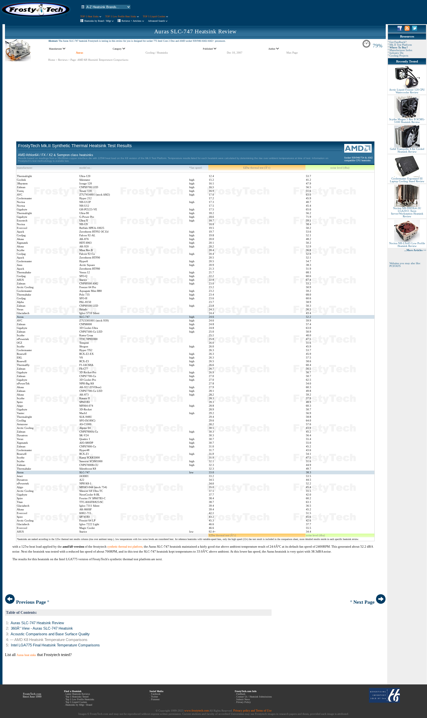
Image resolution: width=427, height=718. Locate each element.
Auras (79, 52)
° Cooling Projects (398, 55)
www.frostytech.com (196, 710)
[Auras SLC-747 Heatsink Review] (18, 60)
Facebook (155, 694)
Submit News (243, 699)
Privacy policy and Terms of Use (252, 710)
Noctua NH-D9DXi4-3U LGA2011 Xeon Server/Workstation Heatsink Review (407, 212)
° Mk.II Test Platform (400, 44)
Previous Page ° (32, 602)
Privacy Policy (243, 702)
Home (51, 60)
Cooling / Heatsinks (157, 52)
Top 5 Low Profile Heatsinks (79, 699)
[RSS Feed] (407, 30)
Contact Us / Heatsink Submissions (254, 696)
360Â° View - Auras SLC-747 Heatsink (42, 628)
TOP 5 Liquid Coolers (154, 16)
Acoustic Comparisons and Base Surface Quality (50, 634)
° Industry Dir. (396, 53)
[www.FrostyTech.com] (36, 18)
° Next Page (363, 602)
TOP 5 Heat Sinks (89, 16)
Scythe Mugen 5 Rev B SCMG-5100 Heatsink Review (407, 120)
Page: (73, 60)
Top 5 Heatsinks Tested (76, 696)
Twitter (154, 696)
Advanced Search (157, 21)
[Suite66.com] (384, 701)
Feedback (240, 694)
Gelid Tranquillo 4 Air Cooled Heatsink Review (407, 150)
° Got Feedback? (397, 42)
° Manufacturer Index (400, 50)
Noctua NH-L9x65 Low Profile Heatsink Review (407, 244)
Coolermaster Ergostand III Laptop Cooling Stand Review (407, 180)
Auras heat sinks (26, 655)
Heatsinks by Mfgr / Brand (78, 704)
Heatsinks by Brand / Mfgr (98, 21)
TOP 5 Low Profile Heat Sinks (121, 16)
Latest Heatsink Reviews (77, 694)
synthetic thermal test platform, (125, 546)
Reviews (62, 60)
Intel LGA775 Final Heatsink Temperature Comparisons (55, 645)
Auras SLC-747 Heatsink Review (195, 31)
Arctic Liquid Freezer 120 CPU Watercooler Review (407, 91)
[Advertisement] (195, 96)
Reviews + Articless (132, 21)
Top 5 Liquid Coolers (76, 702)
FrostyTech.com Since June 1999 (32, 695)
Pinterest (155, 699)
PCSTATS (395, 266)
